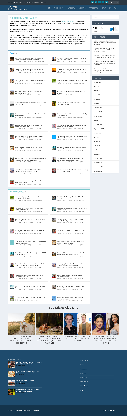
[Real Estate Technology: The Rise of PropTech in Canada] (54, 92)
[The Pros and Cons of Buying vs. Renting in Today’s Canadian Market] (54, 115)
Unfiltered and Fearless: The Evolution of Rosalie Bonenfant (29, 81)
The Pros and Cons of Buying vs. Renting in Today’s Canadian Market (72, 114)
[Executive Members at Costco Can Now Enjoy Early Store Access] (12, 103)
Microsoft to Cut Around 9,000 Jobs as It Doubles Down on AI (30, 287)
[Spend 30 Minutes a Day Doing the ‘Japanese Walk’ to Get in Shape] (54, 148)
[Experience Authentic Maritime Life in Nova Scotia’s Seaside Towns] (12, 115)
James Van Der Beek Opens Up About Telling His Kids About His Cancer (71, 58)
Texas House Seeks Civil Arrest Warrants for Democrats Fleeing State (28, 92)
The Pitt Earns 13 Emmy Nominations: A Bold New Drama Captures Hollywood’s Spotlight (72, 159)
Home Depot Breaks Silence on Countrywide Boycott (25, 381)
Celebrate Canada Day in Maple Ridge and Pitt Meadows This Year (29, 181)
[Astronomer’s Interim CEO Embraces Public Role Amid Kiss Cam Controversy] (54, 126)
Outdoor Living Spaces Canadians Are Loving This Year (30, 298)
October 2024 (98, 124)
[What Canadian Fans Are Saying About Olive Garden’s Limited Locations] (12, 148)
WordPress (36, 410)
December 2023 (98, 162)
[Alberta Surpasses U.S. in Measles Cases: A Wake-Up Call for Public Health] (54, 170)
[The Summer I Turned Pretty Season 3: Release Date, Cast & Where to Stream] (12, 137)
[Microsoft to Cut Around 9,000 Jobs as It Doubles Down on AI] (12, 287)
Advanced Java (35, 83)
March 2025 (97, 103)
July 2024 (96, 137)
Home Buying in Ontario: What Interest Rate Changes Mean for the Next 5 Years (28, 170)
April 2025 (97, 99)
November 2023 (98, 167)
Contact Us (83, 377)
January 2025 (98, 112)
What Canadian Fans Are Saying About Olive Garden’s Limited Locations (28, 148)
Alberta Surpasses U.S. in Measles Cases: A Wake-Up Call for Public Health (72, 170)
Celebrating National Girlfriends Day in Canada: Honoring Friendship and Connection (105, 42)
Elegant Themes (20, 410)
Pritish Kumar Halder (67, 21)
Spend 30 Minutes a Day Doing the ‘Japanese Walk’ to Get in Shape (72, 148)
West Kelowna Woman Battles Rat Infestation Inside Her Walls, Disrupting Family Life (29, 58)
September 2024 (99, 129)
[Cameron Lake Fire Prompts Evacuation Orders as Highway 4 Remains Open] (54, 70)
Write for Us (93, 8)
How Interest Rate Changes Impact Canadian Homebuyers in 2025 (70, 298)
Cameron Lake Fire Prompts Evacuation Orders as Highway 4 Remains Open (72, 70)
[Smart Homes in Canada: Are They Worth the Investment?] (54, 287)
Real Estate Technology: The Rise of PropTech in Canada (71, 92)
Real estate (34, 95)
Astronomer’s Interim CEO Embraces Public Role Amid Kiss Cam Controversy (71, 125)
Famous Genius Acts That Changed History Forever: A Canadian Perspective (72, 137)
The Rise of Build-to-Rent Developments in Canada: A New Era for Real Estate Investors (30, 159)
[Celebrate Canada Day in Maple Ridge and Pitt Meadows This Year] (12, 182)
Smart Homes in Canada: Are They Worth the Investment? (70, 287)
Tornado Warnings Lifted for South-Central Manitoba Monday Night (28, 125)
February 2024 (98, 158)
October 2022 (98, 171)
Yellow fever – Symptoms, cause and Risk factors (32, 2)
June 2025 (97, 90)
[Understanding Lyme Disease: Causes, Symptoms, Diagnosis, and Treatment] (54, 81)
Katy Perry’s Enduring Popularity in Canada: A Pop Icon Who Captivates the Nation (30, 70)
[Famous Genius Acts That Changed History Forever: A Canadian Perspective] (54, 137)
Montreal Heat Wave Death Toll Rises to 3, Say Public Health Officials (71, 103)
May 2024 (97, 145)
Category (71, 8)
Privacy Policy (106, 8)
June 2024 (97, 141)
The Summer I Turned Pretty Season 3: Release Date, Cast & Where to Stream (29, 137)
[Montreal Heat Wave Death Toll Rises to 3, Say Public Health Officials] (54, 103)
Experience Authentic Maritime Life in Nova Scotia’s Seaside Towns (30, 114)
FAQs (115, 8)
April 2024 (97, 150)
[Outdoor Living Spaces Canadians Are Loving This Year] (12, 298)
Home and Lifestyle (36, 61)
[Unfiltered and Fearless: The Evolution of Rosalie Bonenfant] (12, 81)
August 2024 (97, 133)
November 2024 (98, 120)
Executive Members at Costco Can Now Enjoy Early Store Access (30, 103)
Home (49, 8)
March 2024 (97, 154)
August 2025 (97, 82)
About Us (82, 8)
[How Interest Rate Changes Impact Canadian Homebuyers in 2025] (54, 298)
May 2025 (97, 95)
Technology (58, 8)
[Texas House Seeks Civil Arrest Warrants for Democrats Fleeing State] (12, 92)
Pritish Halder (20, 61)
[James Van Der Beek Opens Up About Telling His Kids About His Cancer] (54, 59)
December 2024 (98, 116)
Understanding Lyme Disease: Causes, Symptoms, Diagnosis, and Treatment (72, 81)
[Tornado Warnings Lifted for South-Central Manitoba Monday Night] (12, 126)
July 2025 (96, 86)
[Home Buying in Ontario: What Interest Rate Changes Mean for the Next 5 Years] (12, 170)
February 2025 (98, 107)
